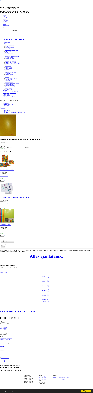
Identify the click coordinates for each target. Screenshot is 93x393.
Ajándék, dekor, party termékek (9, 93)
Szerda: (44, 285)
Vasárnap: (44, 301)
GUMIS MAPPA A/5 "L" (7, 170)
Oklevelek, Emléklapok (8, 104)
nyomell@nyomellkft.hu (5, 339)
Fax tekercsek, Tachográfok (11, 55)
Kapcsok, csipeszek (9, 58)
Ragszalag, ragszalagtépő (10, 61)
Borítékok (7, 73)
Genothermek (8, 59)
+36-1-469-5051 (3, 328)
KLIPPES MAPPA (5, 225)
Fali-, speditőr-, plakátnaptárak (12, 86)
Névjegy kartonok (9, 80)
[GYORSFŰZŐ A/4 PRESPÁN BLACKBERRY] (46, 125)
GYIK (4, 360)
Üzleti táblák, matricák (10, 85)
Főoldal (4, 15)
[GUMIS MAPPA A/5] (46, 161)
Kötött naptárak (8, 89)
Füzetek (7, 77)
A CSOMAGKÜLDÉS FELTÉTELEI (17, 311)
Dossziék (7, 70)
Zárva (48, 299)
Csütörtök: (44, 290)
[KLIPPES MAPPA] (46, 216)
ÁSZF (4, 361)
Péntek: (44, 295)
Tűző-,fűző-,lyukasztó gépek (11, 50)
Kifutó (4, 19)
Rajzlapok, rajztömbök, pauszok (12, 83)
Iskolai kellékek (8, 68)
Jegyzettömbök (8, 79)
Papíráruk (7, 46)
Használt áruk (6, 105)
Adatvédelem (5, 362)
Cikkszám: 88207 (4, 176)
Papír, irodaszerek (6, 43)
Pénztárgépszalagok (9, 47)
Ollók (6, 52)
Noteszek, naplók (9, 57)
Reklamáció (2, 346)
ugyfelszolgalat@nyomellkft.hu (6, 338)
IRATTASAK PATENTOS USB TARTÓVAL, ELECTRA (16, 197)
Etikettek (7, 69)
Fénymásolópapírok (9, 45)
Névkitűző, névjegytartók (10, 72)
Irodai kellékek (8, 67)
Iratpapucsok (8, 66)
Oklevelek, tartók (9, 82)
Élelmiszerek (5, 98)
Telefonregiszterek (9, 84)
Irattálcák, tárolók (9, 74)
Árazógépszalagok (9, 53)
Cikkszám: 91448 (4, 203)
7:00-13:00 (48, 295)
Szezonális (5, 17)
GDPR (4, 24)
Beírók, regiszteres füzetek (11, 78)
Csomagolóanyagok (7, 95)
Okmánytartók (8, 75)
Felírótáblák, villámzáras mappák (12, 63)
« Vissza (5, 148)
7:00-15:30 (48, 290)
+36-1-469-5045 (3, 327)
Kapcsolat (5, 22)
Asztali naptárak (8, 88)
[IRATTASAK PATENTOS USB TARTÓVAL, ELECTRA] (46, 188)
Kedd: (43, 281)
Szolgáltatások (6, 25)
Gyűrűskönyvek (8, 48)
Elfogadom (86, 391)
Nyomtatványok (6, 42)
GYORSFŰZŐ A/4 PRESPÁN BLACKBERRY (14, 112)
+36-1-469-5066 (3, 329)
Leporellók (7, 64)
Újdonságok (5, 20)
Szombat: (44, 299)
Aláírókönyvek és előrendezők (12, 56)
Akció (4, 16)
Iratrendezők (8, 51)
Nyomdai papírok (6, 94)
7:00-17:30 (48, 276)
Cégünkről (5, 21)
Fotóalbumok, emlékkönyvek (11, 62)
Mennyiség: (9, 147)
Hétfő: (43, 276)
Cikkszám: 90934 (4, 231)
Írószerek (5, 90)
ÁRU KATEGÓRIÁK (14, 39)
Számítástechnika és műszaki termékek (11, 91)
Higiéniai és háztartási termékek (9, 96)
